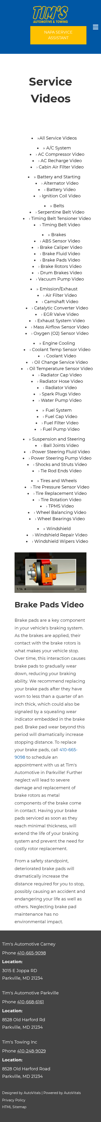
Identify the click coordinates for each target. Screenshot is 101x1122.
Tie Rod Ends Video (61, 470)
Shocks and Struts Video (61, 464)
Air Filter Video (61, 295)
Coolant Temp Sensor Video (61, 349)
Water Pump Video (61, 400)
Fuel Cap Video (61, 416)
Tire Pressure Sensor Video (61, 487)
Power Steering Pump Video (61, 458)
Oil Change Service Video (61, 362)
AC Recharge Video (61, 160)
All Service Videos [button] (58, 138)
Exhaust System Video (61, 320)
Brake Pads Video (61, 260)
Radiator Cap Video (61, 375)
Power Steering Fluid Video (61, 451)
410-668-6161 (30, 1002)
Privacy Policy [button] (13, 1100)
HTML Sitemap (14, 1107)
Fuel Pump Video (61, 429)
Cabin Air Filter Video (61, 167)
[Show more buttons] (82, 589)
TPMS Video (61, 506)
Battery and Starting (58, 177)
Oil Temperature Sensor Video (61, 368)
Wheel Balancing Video (61, 512)
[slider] (50, 589)
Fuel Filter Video (61, 423)
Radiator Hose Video (61, 381)
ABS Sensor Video (61, 241)
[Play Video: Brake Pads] (50, 568)
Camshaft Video (61, 301)
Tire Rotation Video (61, 499)
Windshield (59, 528)
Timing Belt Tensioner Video (61, 218)
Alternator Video (61, 183)
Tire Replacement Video (61, 493)
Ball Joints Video (61, 445)
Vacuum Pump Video (61, 279)
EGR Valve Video (61, 314)
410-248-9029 (31, 1051)
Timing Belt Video (61, 224)
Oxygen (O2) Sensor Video (61, 333)
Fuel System (59, 410)
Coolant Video (61, 356)
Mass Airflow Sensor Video (61, 327)
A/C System (58, 148)
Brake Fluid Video (61, 253)
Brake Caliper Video (61, 247)
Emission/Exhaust (59, 289)
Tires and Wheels (58, 480)
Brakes (58, 234)
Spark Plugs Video (61, 394)
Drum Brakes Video (61, 272)
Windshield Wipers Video (61, 541)
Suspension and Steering (58, 439)
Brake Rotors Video (61, 266)
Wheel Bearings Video (61, 518)
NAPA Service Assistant (58, 35)
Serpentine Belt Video (61, 212)
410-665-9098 (31, 953)
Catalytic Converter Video (61, 308)
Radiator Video (61, 387)
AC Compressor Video (61, 154)
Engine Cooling (59, 343)
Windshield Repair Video (61, 535)
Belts (58, 205)
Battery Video (61, 189)
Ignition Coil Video (61, 196)
